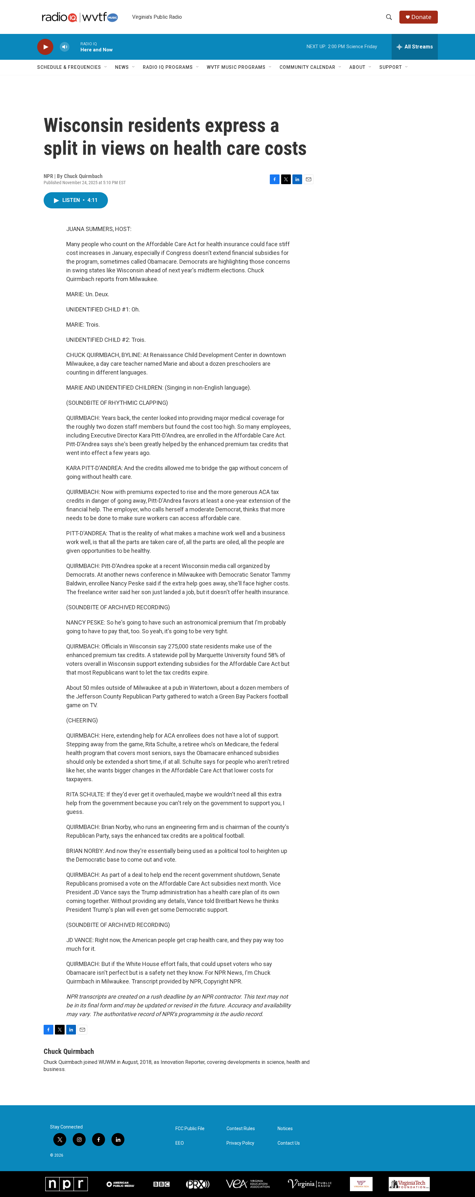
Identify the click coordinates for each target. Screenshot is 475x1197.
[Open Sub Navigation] (106, 67)
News (122, 67)
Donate (421, 17)
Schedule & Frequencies (69, 67)
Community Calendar (307, 67)
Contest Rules (241, 1128)
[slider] (75, 46)
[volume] (64, 47)
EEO (179, 1143)
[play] (45, 47)
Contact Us (289, 1143)
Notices (285, 1128)
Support (390, 67)
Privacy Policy (240, 1143)
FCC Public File (190, 1128)
